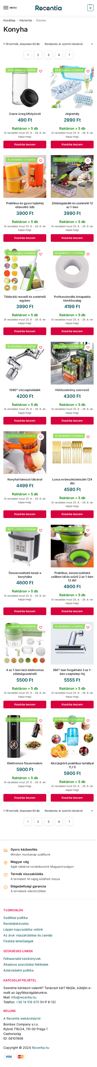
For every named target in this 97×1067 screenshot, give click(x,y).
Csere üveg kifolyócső (25, 114)
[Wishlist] (40, 71)
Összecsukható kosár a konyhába (25, 574)
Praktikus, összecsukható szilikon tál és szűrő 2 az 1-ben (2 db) (72, 576)
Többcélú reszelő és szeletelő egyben (25, 298)
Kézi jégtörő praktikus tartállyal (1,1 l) (72, 765)
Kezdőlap (9, 20)
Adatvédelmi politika (18, 970)
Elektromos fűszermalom (24, 763)
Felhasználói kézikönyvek (22, 958)
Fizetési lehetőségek (18, 941)
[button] (90, 8)
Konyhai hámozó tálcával (24, 479)
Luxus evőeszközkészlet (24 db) (72, 481)
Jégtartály (72, 114)
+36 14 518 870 (27, 1002)
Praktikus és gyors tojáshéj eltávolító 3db (25, 205)
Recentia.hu (40, 1047)
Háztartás (25, 20)
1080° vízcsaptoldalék (24, 390)
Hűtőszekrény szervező (72, 390)
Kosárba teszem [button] (24, 144)
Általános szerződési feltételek (25, 964)
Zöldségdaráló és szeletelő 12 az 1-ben (72, 205)
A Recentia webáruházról (21, 1018)
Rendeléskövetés (16, 923)
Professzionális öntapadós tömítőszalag (72, 298)
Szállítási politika (15, 918)
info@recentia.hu (23, 997)
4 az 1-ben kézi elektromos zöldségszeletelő (25, 672)
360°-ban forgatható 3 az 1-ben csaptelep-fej (72, 672)
